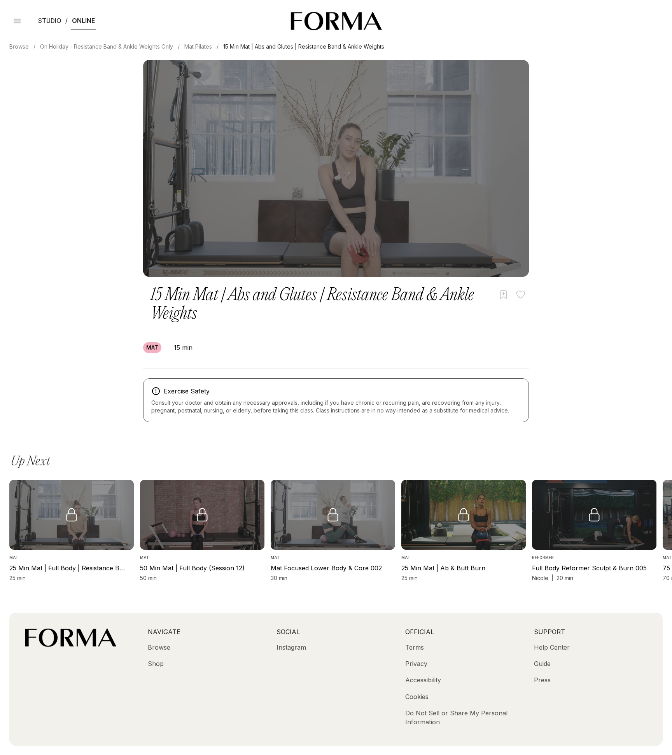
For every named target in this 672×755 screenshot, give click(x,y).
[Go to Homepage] (70, 644)
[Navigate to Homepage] (336, 21)
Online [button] (83, 20)
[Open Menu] (17, 21)
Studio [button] (49, 20)
